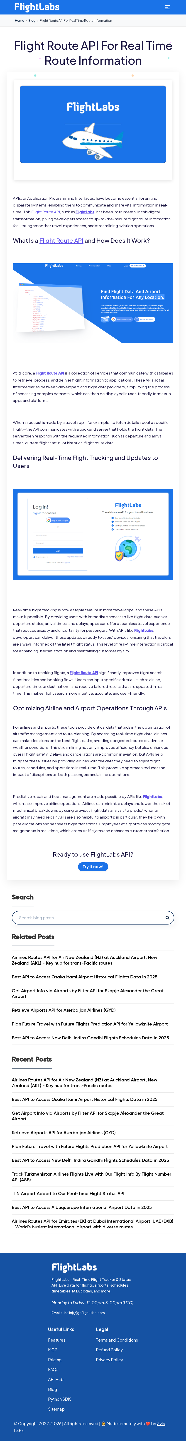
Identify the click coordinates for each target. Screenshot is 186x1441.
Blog (32, 20)
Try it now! (93, 866)
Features (56, 1340)
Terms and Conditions (117, 1340)
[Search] (167, 917)
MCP (52, 1349)
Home (19, 20)
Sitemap (56, 1409)
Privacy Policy (109, 1359)
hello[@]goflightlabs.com (84, 1312)
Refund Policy (109, 1349)
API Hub (56, 1379)
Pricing (55, 1359)
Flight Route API (45, 211)
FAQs (53, 1369)
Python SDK (59, 1399)
